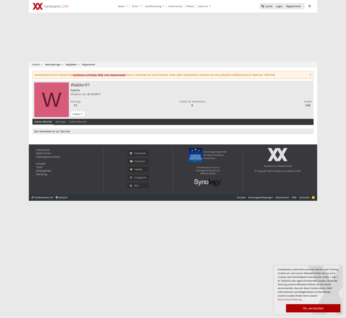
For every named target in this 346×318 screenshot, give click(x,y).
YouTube (139, 161)
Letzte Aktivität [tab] (43, 121)
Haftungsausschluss (48, 156)
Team (39, 167)
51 (75, 105)
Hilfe (294, 197)
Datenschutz (43, 153)
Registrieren (88, 64)
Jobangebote (43, 170)
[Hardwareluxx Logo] (51, 6)
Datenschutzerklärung (289, 299)
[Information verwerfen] (309, 75)
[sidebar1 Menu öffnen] (309, 6)
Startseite (304, 197)
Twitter (138, 169)
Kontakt (40, 163)
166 (307, 105)
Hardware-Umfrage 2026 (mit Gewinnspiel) (99, 75)
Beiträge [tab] (61, 121)
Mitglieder (71, 64)
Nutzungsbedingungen (260, 197)
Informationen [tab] (78, 121)
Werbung (41, 174)
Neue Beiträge (52, 64)
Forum (36, 64)
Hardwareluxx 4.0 (43, 197)
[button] (127, 6)
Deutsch (62, 197)
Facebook (139, 153)
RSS (136, 185)
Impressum (43, 149)
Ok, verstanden (313, 308)
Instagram (140, 177)
